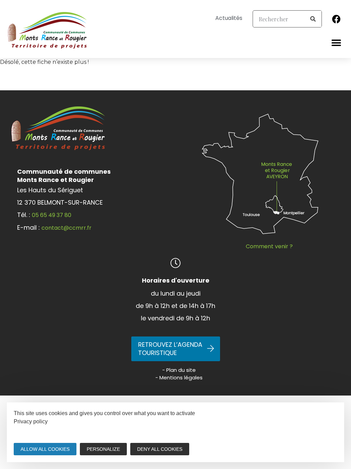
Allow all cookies (45, 449)
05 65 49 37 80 (51, 215)
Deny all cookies (159, 449)
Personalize (103, 449)
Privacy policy (31, 421)
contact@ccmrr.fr (66, 228)
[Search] (313, 19)
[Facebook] (336, 18)
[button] (336, 42)
